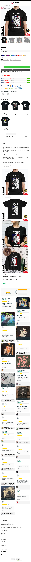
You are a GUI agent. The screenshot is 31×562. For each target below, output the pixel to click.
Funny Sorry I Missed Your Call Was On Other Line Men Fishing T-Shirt (5, 113)
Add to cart (17, 66)
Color (2, 53)
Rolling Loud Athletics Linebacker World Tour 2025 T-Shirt (23, 487)
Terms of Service (3, 542)
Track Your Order (3, 551)
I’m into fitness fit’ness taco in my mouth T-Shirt (5, 128)
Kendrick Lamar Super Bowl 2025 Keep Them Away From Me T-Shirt (9, 455)
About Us (2, 536)
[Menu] (1, 3)
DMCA (1, 554)
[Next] (29, 21)
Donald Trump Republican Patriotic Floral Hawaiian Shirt (11, 281)
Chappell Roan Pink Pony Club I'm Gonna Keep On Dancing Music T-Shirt (24, 384)
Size (1, 57)
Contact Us (2, 547)
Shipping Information (4, 549)
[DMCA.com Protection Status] (19, 560)
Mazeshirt (6, 523)
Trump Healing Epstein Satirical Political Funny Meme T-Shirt (12, 276)
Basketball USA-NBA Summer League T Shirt (26, 112)
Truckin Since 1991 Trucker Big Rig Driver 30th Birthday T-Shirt (15, 113)
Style (1, 49)
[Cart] (29, 2)
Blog (1, 537)
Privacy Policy (3, 541)
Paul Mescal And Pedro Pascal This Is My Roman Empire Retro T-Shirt (9, 469)
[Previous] (2, 21)
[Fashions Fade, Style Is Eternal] (15, 3)
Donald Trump (14, 91)
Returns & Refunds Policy (4, 539)
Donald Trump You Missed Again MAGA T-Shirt (10, 279)
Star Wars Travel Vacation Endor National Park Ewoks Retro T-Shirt (24, 457)
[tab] (3, 134)
